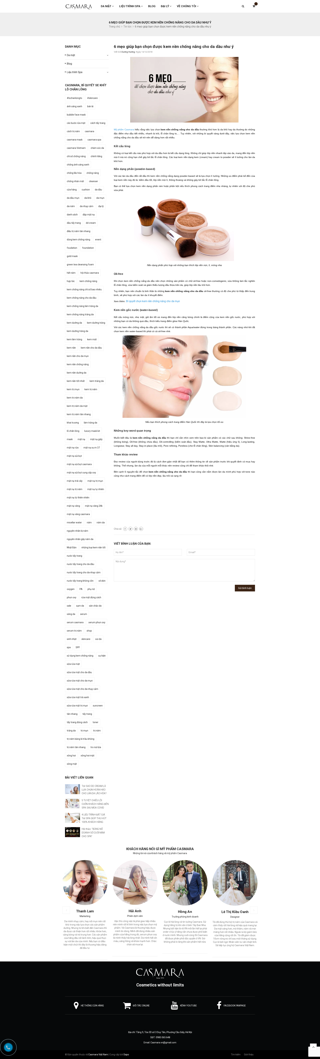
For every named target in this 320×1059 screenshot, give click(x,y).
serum (83, 614)
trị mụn (84, 730)
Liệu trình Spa (130, 6)
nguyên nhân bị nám (77, 531)
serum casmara (75, 622)
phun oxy (71, 597)
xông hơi (71, 755)
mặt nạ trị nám (74, 489)
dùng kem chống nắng (78, 239)
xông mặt (72, 764)
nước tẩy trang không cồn (80, 580)
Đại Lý (165, 6)
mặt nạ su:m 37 (92, 447)
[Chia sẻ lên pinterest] (136, 529)
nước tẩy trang (74, 555)
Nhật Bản (71, 547)
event (98, 239)
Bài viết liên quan (79, 777)
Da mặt (106, 6)
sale (69, 605)
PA (81, 589)
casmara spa (94, 139)
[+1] (141, 529)
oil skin (102, 580)
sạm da (80, 605)
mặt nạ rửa (72, 447)
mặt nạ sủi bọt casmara (79, 464)
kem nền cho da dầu (91, 347)
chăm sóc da (97, 148)
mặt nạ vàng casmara (78, 514)
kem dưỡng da (74, 322)
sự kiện (102, 655)
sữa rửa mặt (73, 664)
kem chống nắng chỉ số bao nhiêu (84, 289)
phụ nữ (91, 589)
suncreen (98, 705)
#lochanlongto (74, 98)
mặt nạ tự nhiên (95, 489)
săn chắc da (95, 605)
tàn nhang (72, 714)
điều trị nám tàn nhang (78, 231)
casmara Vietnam (76, 148)
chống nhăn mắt (75, 181)
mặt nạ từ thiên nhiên (78, 497)
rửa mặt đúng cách (91, 597)
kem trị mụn (73, 389)
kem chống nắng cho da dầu (81, 297)
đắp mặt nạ (89, 214)
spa (69, 647)
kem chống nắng (88, 281)
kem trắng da (97, 381)
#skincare (92, 98)
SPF (78, 647)
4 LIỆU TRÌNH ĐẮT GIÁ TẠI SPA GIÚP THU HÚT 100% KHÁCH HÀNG (94, 818)
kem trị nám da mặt (77, 406)
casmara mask (74, 139)
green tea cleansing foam (80, 264)
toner (95, 722)
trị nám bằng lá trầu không (80, 739)
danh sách (72, 214)
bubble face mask (76, 114)
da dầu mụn (73, 198)
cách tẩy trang (97, 123)
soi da (98, 639)
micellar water (74, 522)
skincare (86, 639)
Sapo (126, 1054)
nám (89, 522)
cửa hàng (72, 189)
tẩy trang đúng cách (77, 722)
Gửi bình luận (245, 588)
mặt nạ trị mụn (95, 481)
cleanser (93, 181)
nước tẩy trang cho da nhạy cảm (83, 572)
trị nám (97, 730)
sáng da (71, 614)
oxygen (70, 589)
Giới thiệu (249, 1054)
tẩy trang (87, 714)
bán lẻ (90, 106)
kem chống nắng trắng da (80, 314)
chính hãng (96, 156)
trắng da (71, 730)
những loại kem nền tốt (94, 547)
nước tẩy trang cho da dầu (80, 564)
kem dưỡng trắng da (77, 331)
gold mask (72, 256)
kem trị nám (90, 389)
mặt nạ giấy (96, 439)
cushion (86, 189)
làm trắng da (90, 422)
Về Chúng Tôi (187, 6)
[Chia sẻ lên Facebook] (125, 529)
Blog (152, 6)
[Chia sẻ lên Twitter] (130, 529)
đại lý (101, 206)
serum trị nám (74, 630)
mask (70, 439)
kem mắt (92, 339)
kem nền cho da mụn (78, 356)
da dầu (98, 189)
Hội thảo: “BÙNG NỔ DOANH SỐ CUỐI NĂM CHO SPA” (93, 833)
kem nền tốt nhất (76, 381)
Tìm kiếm (235, 1054)
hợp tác (71, 281)
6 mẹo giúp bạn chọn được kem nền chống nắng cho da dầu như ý (174, 46)
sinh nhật (71, 639)
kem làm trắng (74, 339)
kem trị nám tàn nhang (79, 414)
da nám (71, 206)
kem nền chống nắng (78, 364)
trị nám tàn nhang (76, 747)
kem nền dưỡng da (76, 372)
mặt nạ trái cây (74, 481)
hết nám (71, 272)
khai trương (73, 422)
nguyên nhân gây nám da (80, 539)
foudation (72, 248)
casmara (89, 131)
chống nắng (92, 173)
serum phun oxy (96, 622)
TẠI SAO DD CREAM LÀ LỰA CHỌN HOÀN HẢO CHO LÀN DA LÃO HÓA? (94, 790)
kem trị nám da (75, 397)
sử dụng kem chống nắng (80, 655)
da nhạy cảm (86, 206)
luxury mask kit (92, 431)
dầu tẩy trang (74, 223)
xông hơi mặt (87, 755)
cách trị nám (73, 131)
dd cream (91, 223)
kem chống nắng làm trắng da (82, 306)
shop (89, 630)
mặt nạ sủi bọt (74, 456)
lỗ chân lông (73, 431)
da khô (87, 198)
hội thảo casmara (89, 272)
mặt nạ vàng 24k (93, 506)
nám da (101, 522)
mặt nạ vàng (73, 506)
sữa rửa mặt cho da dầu (79, 672)
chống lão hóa (74, 173)
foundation (88, 248)
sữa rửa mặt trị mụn (77, 705)
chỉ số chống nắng (76, 156)
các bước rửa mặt (76, 123)
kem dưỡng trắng (96, 322)
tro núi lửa (95, 747)
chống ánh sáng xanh (78, 164)
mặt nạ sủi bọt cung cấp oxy (81, 472)
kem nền (71, 347)
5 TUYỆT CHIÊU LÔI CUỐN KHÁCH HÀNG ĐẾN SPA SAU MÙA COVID (95, 804)
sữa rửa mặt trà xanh (78, 697)
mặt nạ (81, 439)
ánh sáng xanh (74, 106)
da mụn (100, 198)
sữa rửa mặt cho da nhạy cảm (82, 689)
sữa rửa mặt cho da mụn (80, 680)
